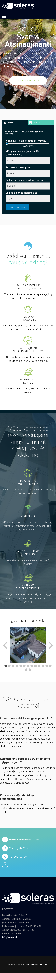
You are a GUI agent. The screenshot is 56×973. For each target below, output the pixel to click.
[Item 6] (24, 666)
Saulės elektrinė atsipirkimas (21, 192)
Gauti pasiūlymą (28, 80)
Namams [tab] (11, 123)
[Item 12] (46, 666)
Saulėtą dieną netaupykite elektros (28, 350)
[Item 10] (39, 666)
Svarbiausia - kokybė (28, 381)
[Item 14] (26, 669)
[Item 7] (28, 666)
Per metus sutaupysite (18, 167)
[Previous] (5, 645)
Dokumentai (28, 516)
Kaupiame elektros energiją (28, 587)
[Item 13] (50, 666)
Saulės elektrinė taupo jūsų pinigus (28, 287)
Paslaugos (28, 91)
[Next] (50, 645)
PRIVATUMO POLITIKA (37, 965)
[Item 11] (43, 666)
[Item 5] (20, 666)
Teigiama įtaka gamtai (28, 318)
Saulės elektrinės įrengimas (28, 553)
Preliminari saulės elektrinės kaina (24, 180)
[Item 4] (17, 666)
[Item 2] (9, 666)
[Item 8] (31, 666)
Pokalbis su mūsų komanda (28, 482)
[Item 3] (13, 666)
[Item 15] (30, 669)
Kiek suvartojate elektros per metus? (26, 140)
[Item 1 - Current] (5, 666)
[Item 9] (35, 666)
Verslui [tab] (36, 123)
